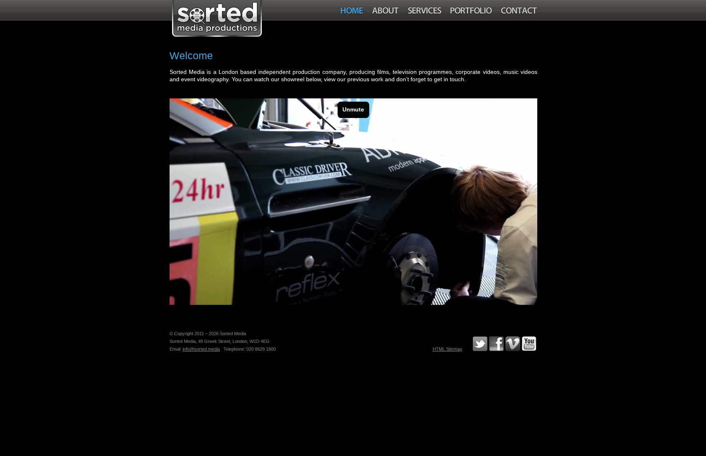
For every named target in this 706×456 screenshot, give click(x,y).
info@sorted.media (201, 349)
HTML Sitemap (447, 349)
